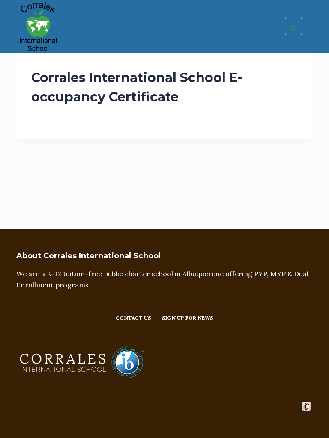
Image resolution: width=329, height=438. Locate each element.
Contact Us (133, 317)
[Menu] (293, 26)
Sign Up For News (187, 317)
